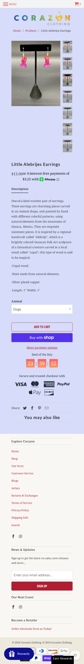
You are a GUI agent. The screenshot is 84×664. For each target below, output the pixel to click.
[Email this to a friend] (46, 408)
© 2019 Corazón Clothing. (57, 642)
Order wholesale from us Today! (31, 629)
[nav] (10, 4)
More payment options (42, 347)
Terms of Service (21, 503)
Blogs (14, 480)
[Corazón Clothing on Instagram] (21, 536)
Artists (15, 488)
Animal (16, 301)
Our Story (17, 466)
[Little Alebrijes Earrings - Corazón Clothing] (35, 73)
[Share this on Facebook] (31, 408)
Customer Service (22, 473)
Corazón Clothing (31, 642)
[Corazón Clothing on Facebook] (13, 536)
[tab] (19, 189)
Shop (14, 458)
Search (15, 525)
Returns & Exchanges (24, 495)
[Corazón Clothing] (42, 18)
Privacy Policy (20, 510)
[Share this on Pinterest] (39, 408)
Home (15, 451)
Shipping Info (19, 517)
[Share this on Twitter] (24, 408)
